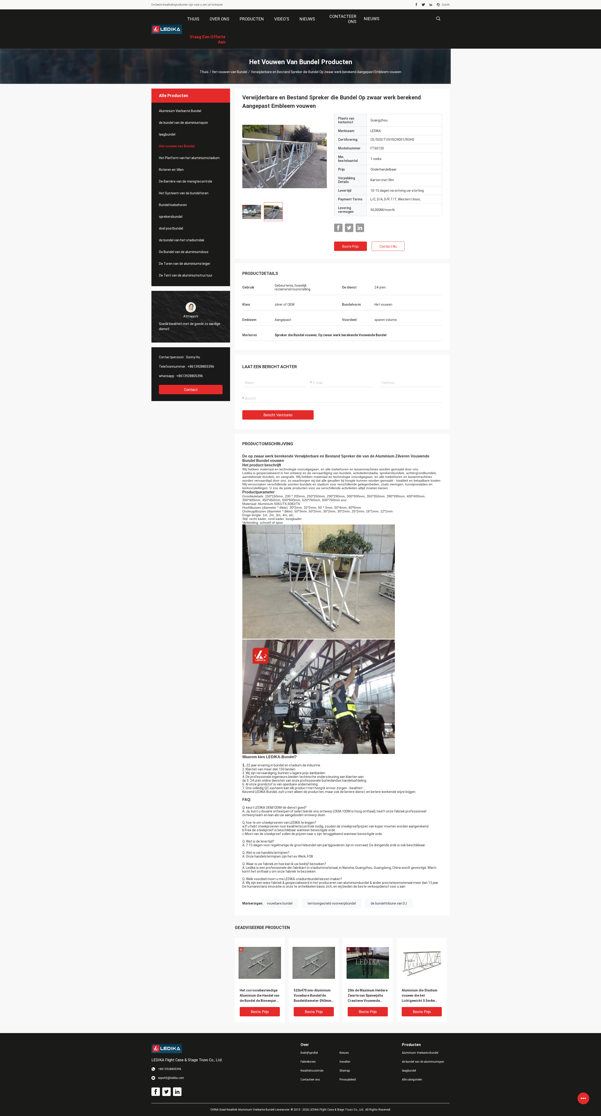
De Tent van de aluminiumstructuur (185, 275)
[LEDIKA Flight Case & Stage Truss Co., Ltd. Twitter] (423, 4)
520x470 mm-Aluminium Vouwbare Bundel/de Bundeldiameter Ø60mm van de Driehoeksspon (312, 995)
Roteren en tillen (171, 170)
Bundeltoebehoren (173, 205)
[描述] (438, 18)
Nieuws (344, 1052)
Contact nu (388, 246)
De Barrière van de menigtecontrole (185, 181)
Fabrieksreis (308, 1061)
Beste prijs (350, 246)
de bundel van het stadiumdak (181, 240)
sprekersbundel (170, 217)
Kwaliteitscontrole (311, 1070)
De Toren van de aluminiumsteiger (184, 263)
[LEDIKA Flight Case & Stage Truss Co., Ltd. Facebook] (416, 4)
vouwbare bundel (280, 903)
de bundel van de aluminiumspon (183, 123)
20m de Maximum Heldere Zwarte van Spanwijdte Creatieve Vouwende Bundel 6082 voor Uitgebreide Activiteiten (368, 995)
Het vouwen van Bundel (229, 72)
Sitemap (344, 1070)
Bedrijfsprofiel (309, 1052)
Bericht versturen (278, 415)
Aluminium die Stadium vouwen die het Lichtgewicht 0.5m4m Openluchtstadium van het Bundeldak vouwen (419, 995)
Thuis (204, 72)
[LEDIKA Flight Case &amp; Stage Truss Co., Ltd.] (166, 29)
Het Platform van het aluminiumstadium (189, 158)
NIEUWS (371, 18)
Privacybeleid (347, 1079)
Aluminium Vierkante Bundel (180, 111)
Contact (191, 389)
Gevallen (344, 1061)
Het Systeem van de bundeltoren (183, 193)
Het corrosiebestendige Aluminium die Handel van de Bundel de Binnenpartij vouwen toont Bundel (260, 995)
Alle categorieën (412, 1079)
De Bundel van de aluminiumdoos (183, 252)
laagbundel (167, 134)
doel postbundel (171, 228)
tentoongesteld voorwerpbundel (331, 903)
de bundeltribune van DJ (389, 903)
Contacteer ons (310, 1079)
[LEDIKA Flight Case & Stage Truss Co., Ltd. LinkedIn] (431, 4)
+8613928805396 (201, 366)
